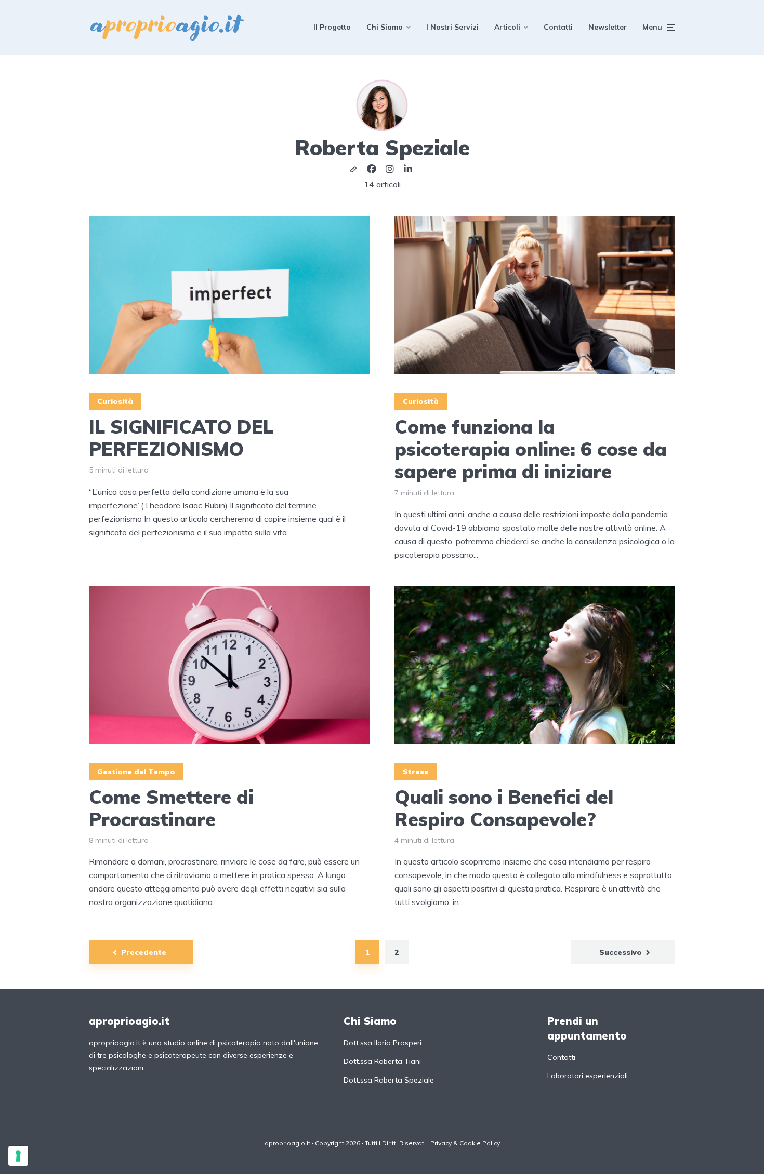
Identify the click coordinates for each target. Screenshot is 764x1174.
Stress (415, 771)
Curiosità (115, 401)
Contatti (558, 27)
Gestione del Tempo (136, 771)
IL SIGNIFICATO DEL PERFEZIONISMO (181, 437)
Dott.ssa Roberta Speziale (389, 1080)
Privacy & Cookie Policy (465, 1143)
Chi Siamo (384, 27)
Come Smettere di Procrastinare (171, 808)
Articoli (507, 27)
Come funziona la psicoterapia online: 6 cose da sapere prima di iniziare (530, 449)
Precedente (143, 952)
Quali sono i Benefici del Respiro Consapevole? (503, 808)
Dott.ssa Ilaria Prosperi (382, 1042)
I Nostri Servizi (452, 27)
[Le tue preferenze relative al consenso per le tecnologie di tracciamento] (18, 1156)
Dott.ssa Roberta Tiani (382, 1061)
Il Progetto (332, 27)
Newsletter (607, 27)
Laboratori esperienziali (587, 1076)
